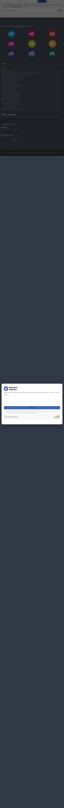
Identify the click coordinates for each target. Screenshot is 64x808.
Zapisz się (32, 407)
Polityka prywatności (33, 413)
